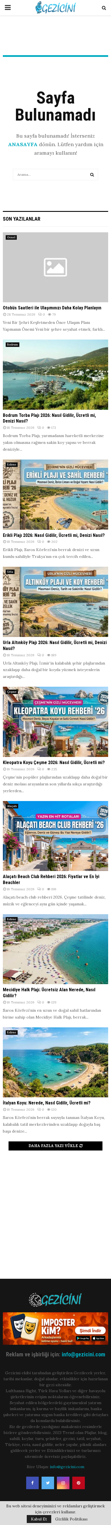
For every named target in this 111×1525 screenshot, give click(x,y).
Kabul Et (39, 1519)
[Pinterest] (78, 1483)
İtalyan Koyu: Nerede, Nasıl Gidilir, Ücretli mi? (47, 1103)
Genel (11, 237)
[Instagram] (63, 1483)
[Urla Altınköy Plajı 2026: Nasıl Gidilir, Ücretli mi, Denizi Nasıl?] (55, 602)
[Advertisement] (55, 1211)
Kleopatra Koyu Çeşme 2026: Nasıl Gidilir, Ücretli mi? (54, 762)
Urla (10, 572)
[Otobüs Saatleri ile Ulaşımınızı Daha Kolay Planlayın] (55, 267)
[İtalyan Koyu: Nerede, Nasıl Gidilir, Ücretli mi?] (55, 1062)
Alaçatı (12, 806)
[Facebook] (32, 1483)
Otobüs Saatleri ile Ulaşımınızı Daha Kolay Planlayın (52, 308)
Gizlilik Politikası (71, 1519)
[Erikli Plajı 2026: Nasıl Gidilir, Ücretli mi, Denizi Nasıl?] (55, 495)
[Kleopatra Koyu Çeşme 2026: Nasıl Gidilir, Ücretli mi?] (55, 722)
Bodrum (12, 344)
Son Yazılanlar (21, 219)
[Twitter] (48, 1483)
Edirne (11, 464)
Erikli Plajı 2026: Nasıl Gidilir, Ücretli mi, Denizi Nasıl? (54, 535)
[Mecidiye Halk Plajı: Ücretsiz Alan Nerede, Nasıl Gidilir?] (55, 949)
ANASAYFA (23, 144)
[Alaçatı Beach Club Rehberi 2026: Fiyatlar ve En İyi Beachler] (55, 836)
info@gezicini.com (83, 1354)
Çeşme (12, 692)
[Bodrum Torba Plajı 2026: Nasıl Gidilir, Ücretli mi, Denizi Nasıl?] (55, 375)
